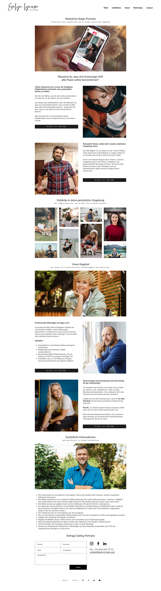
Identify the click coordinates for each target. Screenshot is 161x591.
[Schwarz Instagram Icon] (91, 543)
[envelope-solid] (100, 580)
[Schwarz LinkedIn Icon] (104, 543)
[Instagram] (83, 580)
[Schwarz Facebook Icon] (98, 543)
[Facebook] (88, 580)
